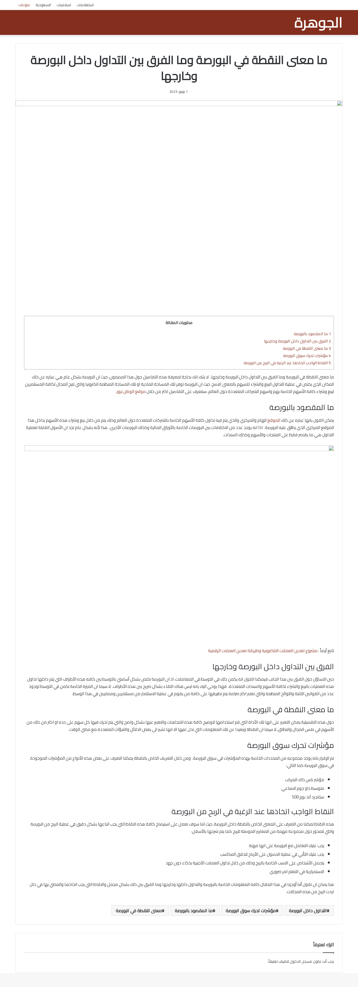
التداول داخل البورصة (308, 910)
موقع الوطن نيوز (131, 391)
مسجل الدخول (301, 961)
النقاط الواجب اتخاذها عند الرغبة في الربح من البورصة (287, 362)
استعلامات (85, 4)
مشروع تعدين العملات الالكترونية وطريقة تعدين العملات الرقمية (262, 651)
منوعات (24, 4)
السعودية (43, 4)
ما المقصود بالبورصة (312, 333)
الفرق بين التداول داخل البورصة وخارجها (297, 341)
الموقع (273, 420)
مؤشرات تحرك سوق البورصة (307, 355)
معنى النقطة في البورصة (139, 910)
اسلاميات (63, 4)
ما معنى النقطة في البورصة (307, 348)
